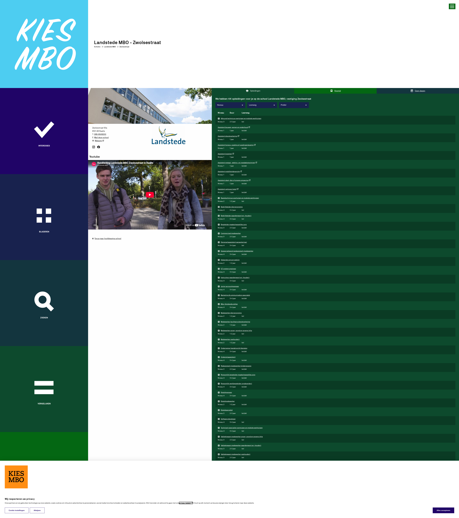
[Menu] (452, 6)
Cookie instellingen (17, 510)
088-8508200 (100, 134)
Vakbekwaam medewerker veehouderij (235, 454)
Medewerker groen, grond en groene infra (236, 330)
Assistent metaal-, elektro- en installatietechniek (236, 163)
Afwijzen (37, 510)
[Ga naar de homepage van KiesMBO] (44, 44)
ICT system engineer (228, 269)
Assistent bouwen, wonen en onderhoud (233, 127)
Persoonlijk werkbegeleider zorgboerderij (236, 383)
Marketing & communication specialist (235, 295)
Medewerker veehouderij (230, 339)
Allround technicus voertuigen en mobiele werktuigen (241, 118)
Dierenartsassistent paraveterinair (234, 242)
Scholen (97, 47)
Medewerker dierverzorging (231, 313)
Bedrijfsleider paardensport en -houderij (236, 216)
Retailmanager (226, 392)
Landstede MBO (110, 47)
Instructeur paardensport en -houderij (235, 277)
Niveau (220, 105)
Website (98, 141)
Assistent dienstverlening (227, 136)
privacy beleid (185, 503)
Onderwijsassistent (228, 357)
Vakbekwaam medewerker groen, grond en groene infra (242, 437)
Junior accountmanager (230, 286)
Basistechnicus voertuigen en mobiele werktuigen (240, 198)
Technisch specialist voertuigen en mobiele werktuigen (242, 428)
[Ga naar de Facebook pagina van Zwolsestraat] (98, 148)
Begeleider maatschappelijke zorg (234, 224)
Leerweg (252, 105)
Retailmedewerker (228, 401)
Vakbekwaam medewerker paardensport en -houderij (241, 445)
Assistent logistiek (225, 154)
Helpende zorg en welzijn (230, 260)
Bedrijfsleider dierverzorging (232, 207)
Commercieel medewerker (231, 233)
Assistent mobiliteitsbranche (229, 171)
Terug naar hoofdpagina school (108, 238)
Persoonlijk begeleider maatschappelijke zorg (238, 375)
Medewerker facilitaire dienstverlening (235, 322)
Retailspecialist (227, 410)
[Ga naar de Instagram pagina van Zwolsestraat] (93, 148)
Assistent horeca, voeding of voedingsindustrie (236, 145)
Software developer (228, 419)
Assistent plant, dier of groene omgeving (233, 180)
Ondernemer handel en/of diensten (234, 348)
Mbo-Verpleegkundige (229, 304)
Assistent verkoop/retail (227, 189)
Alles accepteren (443, 510)
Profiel (283, 105)
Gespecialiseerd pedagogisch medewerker (237, 251)
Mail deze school (101, 137)
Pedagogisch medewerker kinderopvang (236, 366)
